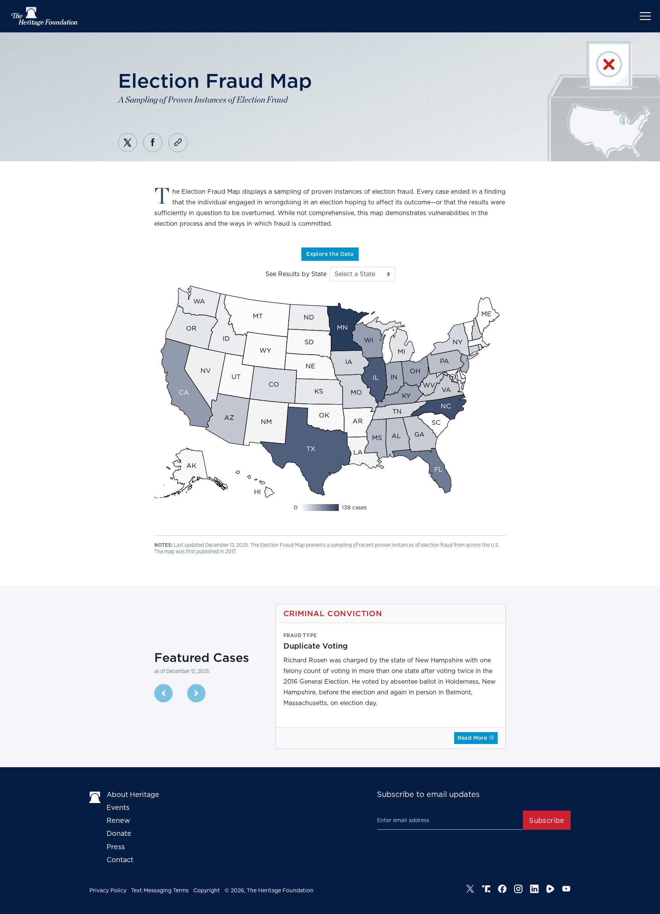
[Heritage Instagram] (518, 889)
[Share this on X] (127, 142)
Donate (119, 833)
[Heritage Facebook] (502, 889)
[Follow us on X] (470, 889)
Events (118, 807)
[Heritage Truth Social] (486, 889)
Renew (118, 820)
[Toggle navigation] (645, 16)
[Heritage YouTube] (566, 889)
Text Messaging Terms (160, 890)
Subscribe (547, 820)
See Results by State (296, 274)
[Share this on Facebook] (152, 142)
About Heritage (133, 794)
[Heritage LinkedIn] (534, 889)
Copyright (206, 890)
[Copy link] (178, 142)
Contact (120, 860)
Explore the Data (329, 254)
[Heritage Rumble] (550, 889)
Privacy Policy (107, 890)
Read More (473, 738)
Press (116, 847)
